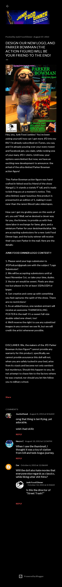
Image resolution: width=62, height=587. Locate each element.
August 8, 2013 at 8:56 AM (42, 414)
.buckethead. (22, 414)
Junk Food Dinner (34, 482)
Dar (17, 465)
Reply (19, 434)
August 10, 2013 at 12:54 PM (38, 441)
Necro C (20, 441)
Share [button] (8, 397)
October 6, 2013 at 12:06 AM (34, 465)
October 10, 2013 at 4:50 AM (41, 485)
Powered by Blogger (34, 576)
